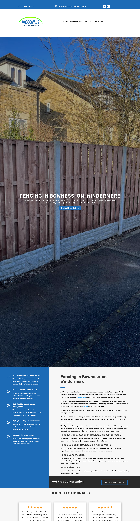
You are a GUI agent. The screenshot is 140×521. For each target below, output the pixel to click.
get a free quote (70, 208)
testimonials (81, 397)
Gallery (88, 22)
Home (65, 22)
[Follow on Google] (108, 6)
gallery (85, 406)
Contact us (98, 22)
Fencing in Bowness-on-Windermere (70, 196)
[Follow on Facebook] (104, 6)
